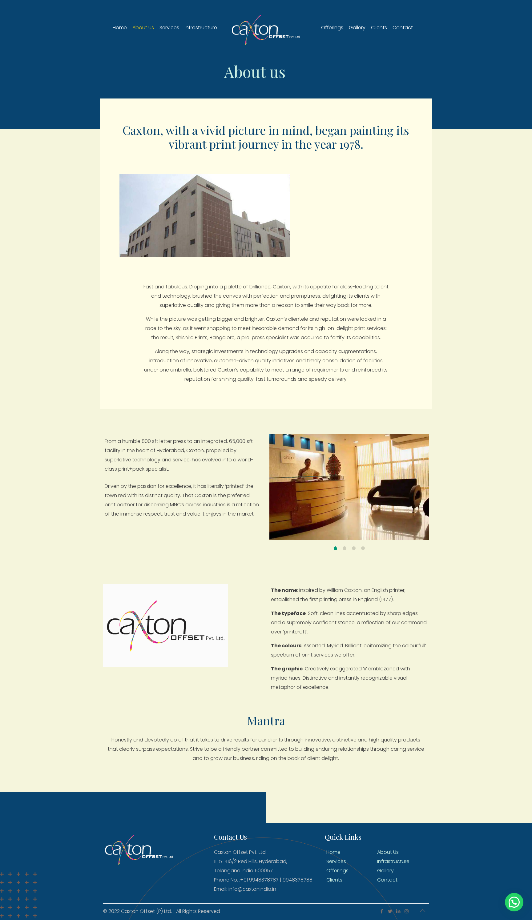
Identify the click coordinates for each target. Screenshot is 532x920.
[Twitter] (390, 911)
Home (333, 852)
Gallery (385, 870)
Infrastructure (393, 861)
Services (336, 861)
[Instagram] (406, 911)
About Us (388, 852)
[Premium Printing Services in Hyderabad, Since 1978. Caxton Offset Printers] (266, 27)
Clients (334, 879)
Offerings (337, 870)
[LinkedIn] (398, 911)
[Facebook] (381, 911)
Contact (387, 879)
